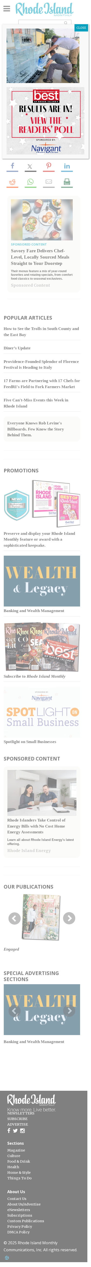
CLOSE (81, 28)
